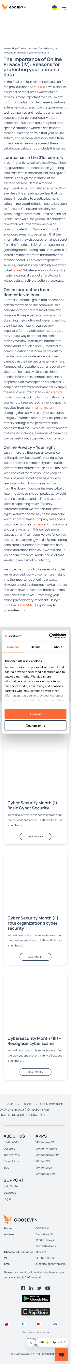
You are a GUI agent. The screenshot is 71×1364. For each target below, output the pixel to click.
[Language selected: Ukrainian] (54, 7)
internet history (43, 407)
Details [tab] (35, 646)
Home (7, 48)
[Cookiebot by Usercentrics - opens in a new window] (50, 636)
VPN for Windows (46, 1148)
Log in (7, 1199)
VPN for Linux (44, 1167)
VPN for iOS (43, 1161)
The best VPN (12, 1155)
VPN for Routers (45, 1174)
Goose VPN (24, 605)
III (44, 87)
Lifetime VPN (12, 1142)
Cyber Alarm (11, 1161)
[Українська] (54, 7)
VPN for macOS (45, 1142)
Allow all (35, 714)
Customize (33, 725)
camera (37, 524)
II (41, 87)
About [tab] (58, 646)
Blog (14, 48)
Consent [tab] (13, 646)
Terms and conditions (35, 1332)
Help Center (11, 1186)
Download (10, 1192)
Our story (9, 1148)
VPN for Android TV (47, 1155)
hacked (16, 270)
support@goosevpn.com (50, 1264)
